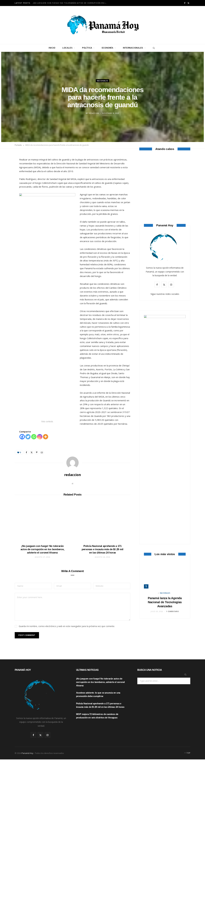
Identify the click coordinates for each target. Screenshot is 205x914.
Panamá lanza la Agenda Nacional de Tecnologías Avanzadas (165, 602)
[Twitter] (8, 173)
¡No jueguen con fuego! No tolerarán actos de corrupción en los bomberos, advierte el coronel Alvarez (71, 3)
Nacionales (102, 80)
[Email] (8, 189)
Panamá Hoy (27, 753)
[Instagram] (39, 436)
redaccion (94, 113)
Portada (18, 145)
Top (188, 753)
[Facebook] (8, 166)
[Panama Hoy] (102, 25)
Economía (107, 48)
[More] (45, 436)
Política (87, 48)
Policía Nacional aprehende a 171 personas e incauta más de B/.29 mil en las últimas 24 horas (102, 549)
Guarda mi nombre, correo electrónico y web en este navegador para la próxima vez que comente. (67, 626)
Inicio (52, 48)
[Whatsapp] (33, 436)
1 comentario (172, 611)
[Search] (153, 48)
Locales (67, 48)
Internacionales (133, 48)
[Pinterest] (8, 181)
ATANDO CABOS (165, 200)
